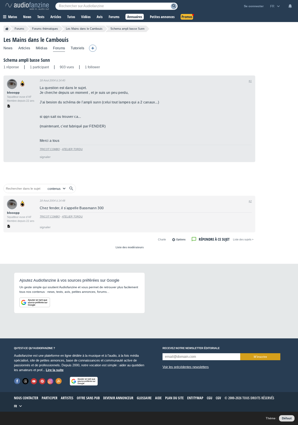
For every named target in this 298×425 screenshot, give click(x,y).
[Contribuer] (92, 48)
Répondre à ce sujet (214, 239)
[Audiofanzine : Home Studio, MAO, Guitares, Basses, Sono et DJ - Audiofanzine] (27, 6)
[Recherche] (174, 6)
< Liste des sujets (243, 239)
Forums (19, 28)
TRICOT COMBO (50, 149)
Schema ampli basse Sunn (26, 60)
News (8, 48)
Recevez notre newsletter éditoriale (191, 348)
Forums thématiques (45, 28)
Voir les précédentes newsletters (186, 367)
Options (181, 239)
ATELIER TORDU (72, 149)
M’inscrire (260, 356)
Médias (41, 48)
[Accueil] (7, 29)
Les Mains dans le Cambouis (84, 28)
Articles (24, 48)
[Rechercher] (71, 188)
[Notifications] (290, 6)
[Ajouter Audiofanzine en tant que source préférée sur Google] (34, 302)
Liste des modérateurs (130, 247)
